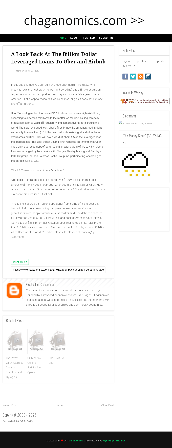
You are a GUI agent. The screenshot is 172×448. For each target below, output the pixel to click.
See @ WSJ (32, 160)
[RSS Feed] (140, 76)
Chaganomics (47, 284)
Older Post (107, 405)
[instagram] (148, 76)
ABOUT (74, 38)
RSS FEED (89, 38)
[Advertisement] (144, 209)
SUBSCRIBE (106, 38)
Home (62, 38)
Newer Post (10, 405)
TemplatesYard (76, 440)
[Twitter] (133, 76)
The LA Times (20, 170)
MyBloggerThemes (114, 440)
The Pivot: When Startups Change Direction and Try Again (14, 367)
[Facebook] (125, 76)
